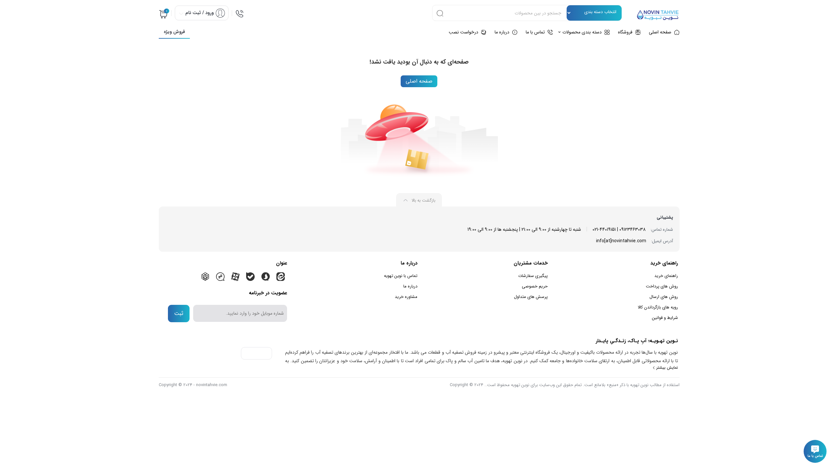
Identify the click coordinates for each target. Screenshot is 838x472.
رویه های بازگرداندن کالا (658, 307)
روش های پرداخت (662, 286)
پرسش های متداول (531, 296)
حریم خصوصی (535, 286)
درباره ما (410, 286)
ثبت (178, 313)
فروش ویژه (174, 31)
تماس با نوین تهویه (400, 275)
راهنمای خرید (666, 275)
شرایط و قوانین (665, 317)
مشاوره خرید (406, 296)
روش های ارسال (663, 296)
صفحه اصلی (419, 81)
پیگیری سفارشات (533, 275)
